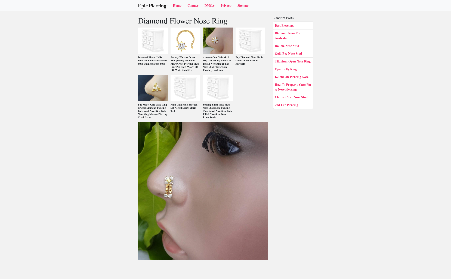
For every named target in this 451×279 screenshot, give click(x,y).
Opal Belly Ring (286, 69)
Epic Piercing (152, 6)
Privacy (226, 5)
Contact (192, 5)
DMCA (209, 5)
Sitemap (243, 5)
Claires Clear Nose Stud (291, 97)
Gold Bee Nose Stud (288, 53)
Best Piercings (284, 25)
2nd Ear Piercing (286, 105)
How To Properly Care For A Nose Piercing (293, 87)
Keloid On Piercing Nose (291, 76)
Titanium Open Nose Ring (293, 61)
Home (177, 5)
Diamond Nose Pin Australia (287, 35)
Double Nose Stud (287, 45)
